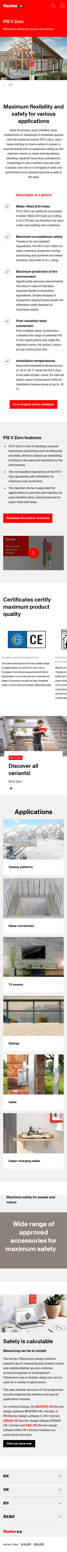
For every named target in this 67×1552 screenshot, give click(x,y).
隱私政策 (39, 1544)
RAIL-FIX (31, 1425)
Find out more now (19, 1443)
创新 (10, 85)
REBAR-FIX (10, 1421)
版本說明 (26, 1544)
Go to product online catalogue (33, 404)
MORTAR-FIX (44, 1407)
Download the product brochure (27, 518)
